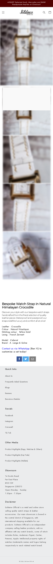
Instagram (9, 421)
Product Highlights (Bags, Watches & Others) (23, 449)
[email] (32, 359)
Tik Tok (8, 433)
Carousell (9, 427)
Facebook (9, 415)
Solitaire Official (29, 561)
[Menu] (3, 12)
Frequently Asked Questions (16, 381)
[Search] (44, 12)
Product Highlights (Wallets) (16, 461)
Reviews (8, 393)
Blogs (7, 387)
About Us (8, 376)
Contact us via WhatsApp (15, 348)
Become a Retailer (12, 399)
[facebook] (19, 359)
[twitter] (26, 359)
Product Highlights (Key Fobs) (17, 455)
